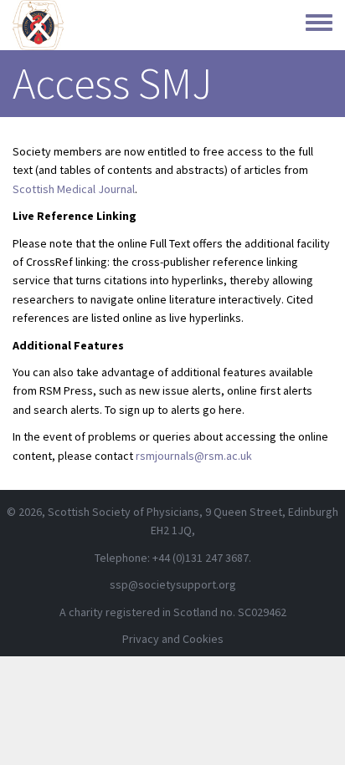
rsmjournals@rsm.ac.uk (194, 455)
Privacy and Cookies (173, 638)
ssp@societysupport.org (173, 584)
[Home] (38, 25)
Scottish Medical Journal (74, 188)
